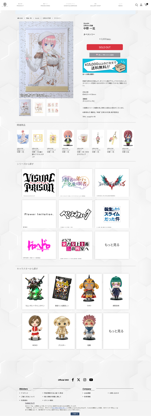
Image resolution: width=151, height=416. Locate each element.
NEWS (120, 5)
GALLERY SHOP (95, 5)
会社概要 (87, 393)
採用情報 (87, 397)
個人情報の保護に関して (59, 408)
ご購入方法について (28, 397)
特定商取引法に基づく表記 (53, 393)
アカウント (24, 393)
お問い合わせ (114, 393)
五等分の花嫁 (20, 148)
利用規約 (24, 400)
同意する (75, 414)
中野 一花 (89, 28)
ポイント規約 (48, 400)
